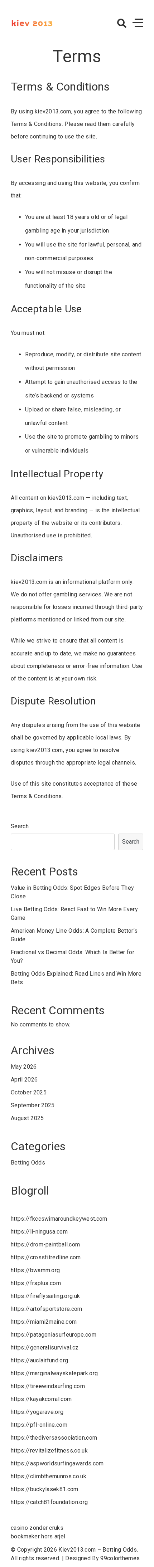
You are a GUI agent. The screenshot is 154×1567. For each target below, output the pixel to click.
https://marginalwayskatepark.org (54, 1373)
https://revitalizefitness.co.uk (49, 1450)
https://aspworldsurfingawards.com (57, 1463)
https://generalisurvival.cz (45, 1347)
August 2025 (27, 1118)
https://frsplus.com (36, 1283)
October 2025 (29, 1092)
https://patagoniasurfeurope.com (53, 1334)
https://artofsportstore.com (46, 1308)
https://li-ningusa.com (39, 1231)
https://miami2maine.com (44, 1321)
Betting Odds (28, 1162)
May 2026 (24, 1066)
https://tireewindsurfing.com (48, 1386)
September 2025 (32, 1105)
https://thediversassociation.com (54, 1437)
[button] (122, 23)
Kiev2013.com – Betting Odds (97, 1549)
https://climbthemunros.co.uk (48, 1476)
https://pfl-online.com (39, 1424)
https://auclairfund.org (39, 1360)
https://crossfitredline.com (46, 1257)
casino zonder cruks (37, 1527)
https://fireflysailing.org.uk (45, 1296)
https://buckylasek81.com (44, 1489)
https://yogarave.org (37, 1412)
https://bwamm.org (35, 1270)
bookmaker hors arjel (38, 1536)
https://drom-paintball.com (45, 1244)
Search (20, 826)
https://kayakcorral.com (41, 1399)
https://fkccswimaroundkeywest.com (59, 1218)
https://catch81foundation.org (49, 1502)
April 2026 (24, 1079)
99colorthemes (120, 1558)
